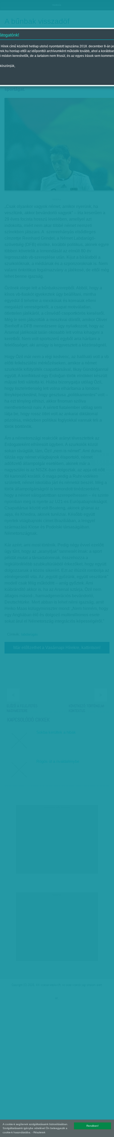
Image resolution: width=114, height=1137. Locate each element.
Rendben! (92, 1125)
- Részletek (38, 1132)
